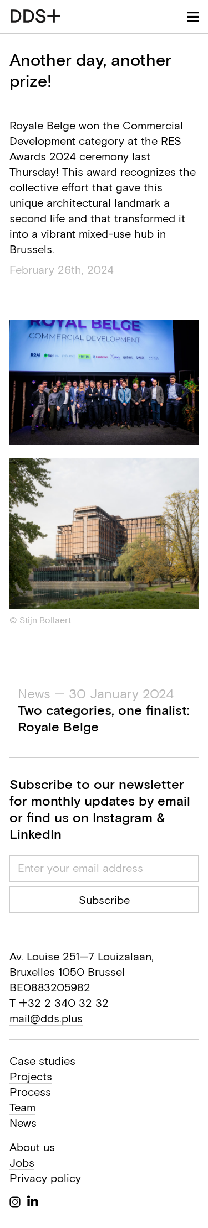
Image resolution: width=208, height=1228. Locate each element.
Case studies (42, 1060)
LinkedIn (35, 834)
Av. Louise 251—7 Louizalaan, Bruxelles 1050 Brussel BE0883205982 (81, 972)
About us (32, 1147)
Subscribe (104, 899)
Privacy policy (45, 1178)
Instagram (123, 817)
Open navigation (192, 17)
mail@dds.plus (46, 1018)
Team (22, 1107)
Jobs (21, 1162)
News (23, 1122)
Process (30, 1091)
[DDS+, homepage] (35, 16)
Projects (30, 1076)
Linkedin (32, 1200)
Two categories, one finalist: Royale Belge (104, 710)
